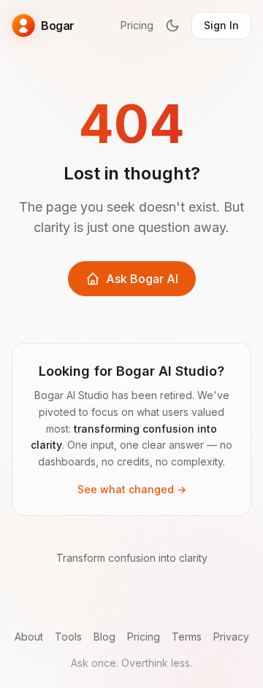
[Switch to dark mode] (172, 25)
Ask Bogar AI (142, 278)
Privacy (231, 636)
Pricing (137, 25)
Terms (187, 636)
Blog (104, 636)
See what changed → (131, 489)
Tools (68, 636)
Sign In (221, 25)
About (29, 636)
